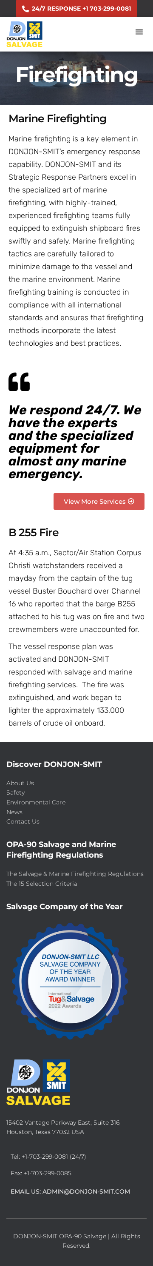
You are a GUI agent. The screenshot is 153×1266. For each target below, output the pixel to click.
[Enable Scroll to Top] (136, 1249)
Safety (15, 792)
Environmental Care (35, 802)
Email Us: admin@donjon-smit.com (70, 1191)
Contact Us (23, 821)
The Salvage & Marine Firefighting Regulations (75, 874)
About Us (20, 783)
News (14, 812)
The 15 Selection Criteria (41, 883)
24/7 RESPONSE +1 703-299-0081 (81, 8)
